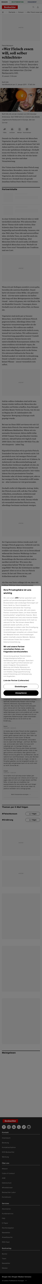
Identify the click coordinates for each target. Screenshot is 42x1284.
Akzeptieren (21, 693)
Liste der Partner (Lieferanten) (16, 680)
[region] (21, 642)
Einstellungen (21, 686)
